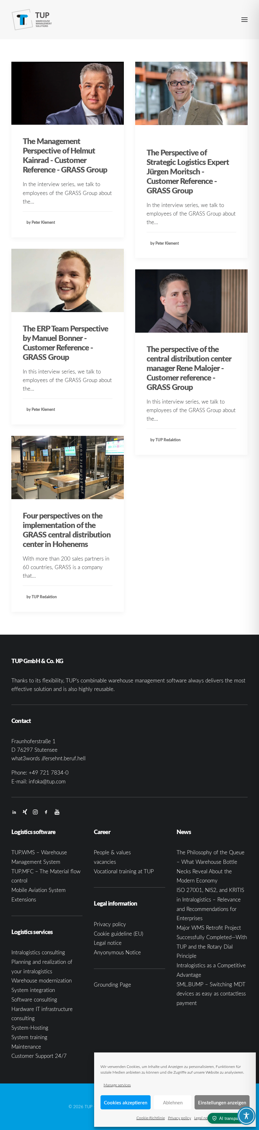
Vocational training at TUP (124, 871)
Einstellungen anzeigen (222, 1102)
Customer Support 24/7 (39, 1055)
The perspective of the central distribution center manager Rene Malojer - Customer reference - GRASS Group (189, 367)
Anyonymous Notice (117, 952)
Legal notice (204, 1117)
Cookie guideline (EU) (118, 933)
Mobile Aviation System (38, 890)
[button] (244, 19)
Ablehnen (173, 1102)
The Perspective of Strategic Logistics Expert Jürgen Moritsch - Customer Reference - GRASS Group (188, 171)
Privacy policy (179, 1117)
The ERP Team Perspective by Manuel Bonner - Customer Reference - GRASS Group (65, 342)
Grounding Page (112, 984)
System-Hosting (29, 1027)
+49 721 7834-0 (49, 772)
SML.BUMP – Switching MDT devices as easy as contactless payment (211, 994)
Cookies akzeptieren (125, 1102)
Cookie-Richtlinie (150, 1117)
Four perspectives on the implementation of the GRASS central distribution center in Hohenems (67, 529)
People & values (112, 852)
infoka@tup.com (47, 781)
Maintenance (26, 1046)
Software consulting (34, 999)
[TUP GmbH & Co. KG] (31, 20)
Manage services (117, 1084)
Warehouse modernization (41, 980)
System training (29, 1037)
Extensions (23, 899)
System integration (33, 990)
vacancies (105, 861)
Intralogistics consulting (38, 952)
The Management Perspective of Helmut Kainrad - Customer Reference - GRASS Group (65, 155)
